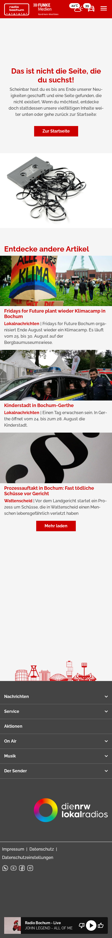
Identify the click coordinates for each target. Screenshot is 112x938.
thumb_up (100, 925)
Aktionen (13, 726)
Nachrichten (16, 696)
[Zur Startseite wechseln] (16, 9)
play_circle (91, 925)
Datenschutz (41, 849)
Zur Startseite (56, 131)
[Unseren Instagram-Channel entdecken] (30, 868)
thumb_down (82, 925)
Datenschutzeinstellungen (27, 857)
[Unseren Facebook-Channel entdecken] (22, 868)
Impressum (13, 849)
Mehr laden (56, 525)
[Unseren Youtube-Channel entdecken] (13, 868)
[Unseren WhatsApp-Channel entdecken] (5, 868)
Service (11, 711)
